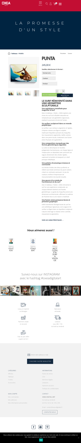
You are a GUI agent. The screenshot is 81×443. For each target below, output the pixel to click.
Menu (40, 5)
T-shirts (10, 380)
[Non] (79, 438)
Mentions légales (47, 380)
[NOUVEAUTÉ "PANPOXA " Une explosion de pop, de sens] (25, 291)
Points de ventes (47, 374)
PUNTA (21, 53)
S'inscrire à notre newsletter (40, 361)
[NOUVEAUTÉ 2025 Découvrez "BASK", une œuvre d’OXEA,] (66, 291)
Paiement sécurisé (48, 386)
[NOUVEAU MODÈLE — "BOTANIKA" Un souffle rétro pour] (35, 291)
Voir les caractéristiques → (53, 220)
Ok (41, 440)
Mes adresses (12, 400)
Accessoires (12, 383)
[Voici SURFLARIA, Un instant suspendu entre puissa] (5, 291)
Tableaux (14, 53)
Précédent (63, 53)
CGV (43, 377)
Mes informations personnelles (17, 403)
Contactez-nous (50, 412)
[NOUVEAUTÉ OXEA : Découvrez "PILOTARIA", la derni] (56, 291)
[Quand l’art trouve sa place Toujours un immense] (15, 291)
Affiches (10, 374)
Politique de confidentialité (50, 389)
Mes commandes (13, 397)
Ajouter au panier (65, 95)
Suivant (70, 53)
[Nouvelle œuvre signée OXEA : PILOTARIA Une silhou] (45, 291)
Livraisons (45, 383)
